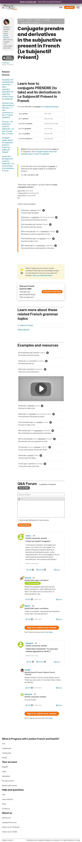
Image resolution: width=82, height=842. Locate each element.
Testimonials (6, 753)
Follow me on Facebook (11, 827)
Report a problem (8, 64)
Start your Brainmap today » (43, 275)
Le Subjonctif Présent (50, 107)
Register (5, 767)
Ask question (24, 525)
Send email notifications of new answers (34, 520)
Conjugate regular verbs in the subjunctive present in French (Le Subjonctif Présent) (7, 145)
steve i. (29, 536)
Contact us (6, 809)
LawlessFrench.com (9, 822)
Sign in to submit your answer (42, 627)
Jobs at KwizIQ (7, 799)
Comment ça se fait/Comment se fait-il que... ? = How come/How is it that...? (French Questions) (8, 110)
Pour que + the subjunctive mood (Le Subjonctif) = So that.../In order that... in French (8, 128)
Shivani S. (30, 643)
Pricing (4, 758)
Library (29, 20)
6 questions (6, 62)
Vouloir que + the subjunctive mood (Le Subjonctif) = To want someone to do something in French (8, 163)
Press (4, 804)
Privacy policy (7, 840)
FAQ (3, 795)
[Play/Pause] (43, 210)
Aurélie (27, 670)
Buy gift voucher (8, 781)
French (21, 20)
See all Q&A (23, 488)
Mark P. (28, 606)
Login (4, 771)
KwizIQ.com (6, 818)
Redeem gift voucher (9, 785)
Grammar (38, 20)
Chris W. (28, 578)
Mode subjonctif (23, 330)
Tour (3, 744)
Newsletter (6, 776)
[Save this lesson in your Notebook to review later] (8, 58)
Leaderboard (6, 748)
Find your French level (52, 292)
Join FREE (69, 7)
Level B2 (47, 20)
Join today (49, 632)
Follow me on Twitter (9, 832)
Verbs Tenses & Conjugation (30, 23)
